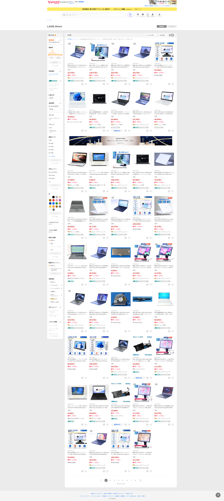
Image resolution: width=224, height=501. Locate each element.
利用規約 (105, 496)
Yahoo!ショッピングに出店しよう (163, 5)
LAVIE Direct (71, 63)
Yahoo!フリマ (129, 493)
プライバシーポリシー (84, 496)
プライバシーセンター (96, 496)
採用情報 (122, 496)
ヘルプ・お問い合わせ (131, 496)
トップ (49, 20)
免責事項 (117, 496)
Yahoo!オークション (118, 493)
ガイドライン (111, 496)
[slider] (48, 55)
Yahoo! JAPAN (149, 5)
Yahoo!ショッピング (96, 493)
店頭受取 (51, 103)
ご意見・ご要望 (141, 496)
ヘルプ (175, 5)
